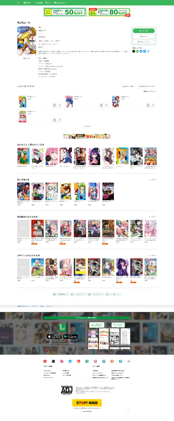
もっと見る (152, 179)
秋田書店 (46, 61)
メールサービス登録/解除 (50, 373)
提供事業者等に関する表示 (118, 370)
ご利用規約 (95, 370)
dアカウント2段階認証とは (99, 375)
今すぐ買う (145, 30)
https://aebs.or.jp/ (81, 393)
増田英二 (41, 30)
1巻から (145, 91)
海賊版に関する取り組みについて (100, 377)
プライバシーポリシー (97, 373)
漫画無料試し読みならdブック (23, 306)
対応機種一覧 (66, 370)
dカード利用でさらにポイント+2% (46, 44)
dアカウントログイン (49, 377)
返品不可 (40, 47)
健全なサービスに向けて (117, 373)
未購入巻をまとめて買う (148, 86)
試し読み (28, 58)
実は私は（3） (125, 96)
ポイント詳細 (55, 41)
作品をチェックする (145, 41)
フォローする (45, 30)
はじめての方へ (47, 370)
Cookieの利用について (117, 375)
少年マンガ (48, 63)
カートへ (145, 36)
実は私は (47, 71)
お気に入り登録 (129, 86)
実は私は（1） (31, 96)
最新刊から (153, 91)
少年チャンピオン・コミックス (54, 66)
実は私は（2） (78, 96)
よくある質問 (66, 373)
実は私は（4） (31, 111)
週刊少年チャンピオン (50, 68)
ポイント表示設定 (67, 375)
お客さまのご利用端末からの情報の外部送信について (120, 378)
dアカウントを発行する (80, 408)
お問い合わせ (47, 375)
